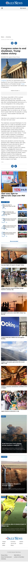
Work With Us (17, 555)
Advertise (3, 558)
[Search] (21, 8)
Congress (3, 80)
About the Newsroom (6, 557)
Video (3, 545)
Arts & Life (13, 543)
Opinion (21, 541)
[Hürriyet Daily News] (14, 3)
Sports (21, 543)
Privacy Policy (4, 555)
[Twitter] (16, 43)
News (2, 37)
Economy (8, 37)
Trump (22, 84)
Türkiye (4, 541)
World (3, 543)
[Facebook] (12, 43)
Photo (12, 545)
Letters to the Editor (19, 557)
